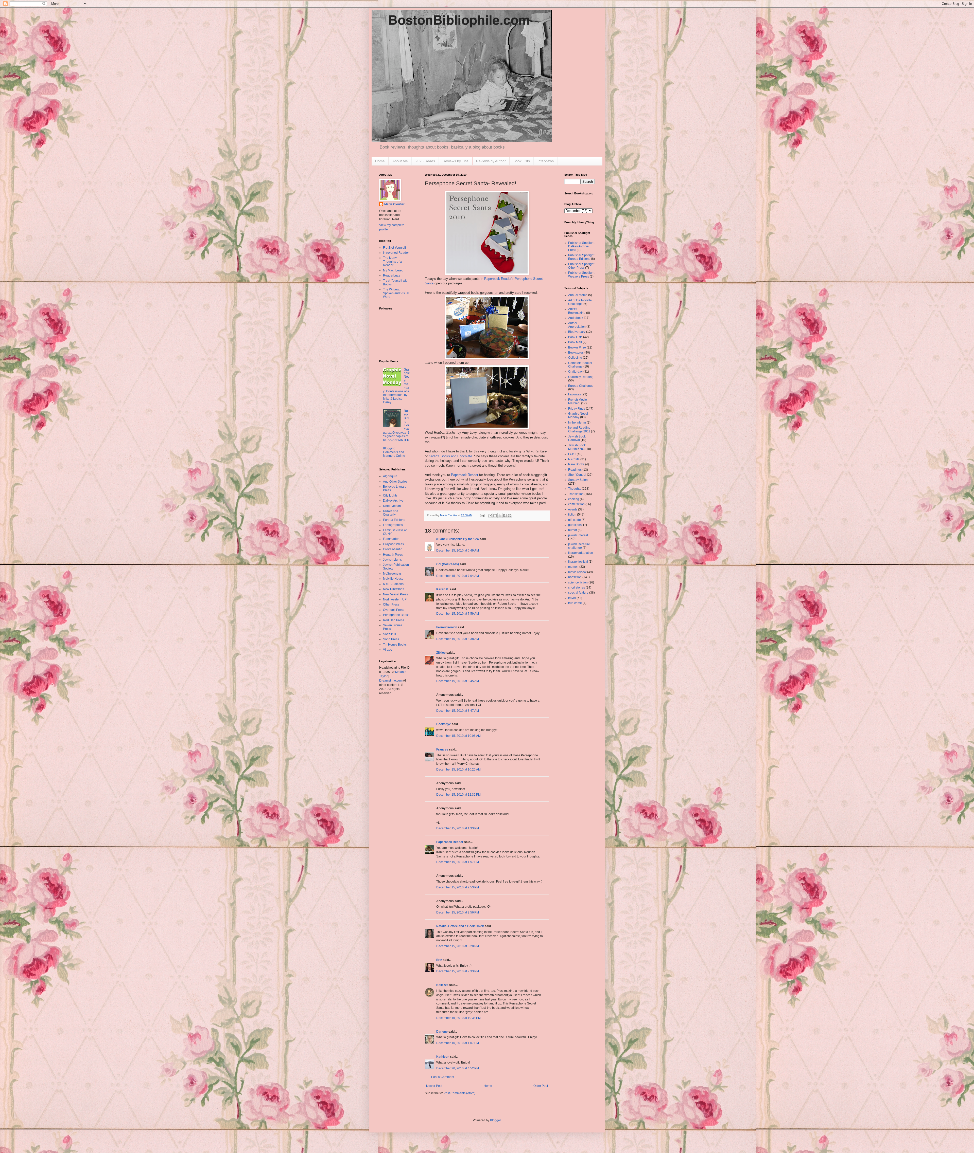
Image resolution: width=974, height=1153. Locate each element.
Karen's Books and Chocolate (450, 456)
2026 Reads (425, 161)
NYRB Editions (393, 584)
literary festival (578, 561)
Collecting (575, 357)
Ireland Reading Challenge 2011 (579, 429)
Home (380, 161)
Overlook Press (393, 610)
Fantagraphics (393, 525)
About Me (400, 161)
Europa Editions (394, 520)
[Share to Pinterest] (509, 515)
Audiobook (575, 318)
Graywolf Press (393, 544)
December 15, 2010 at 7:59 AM (457, 613)
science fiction (578, 582)
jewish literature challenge (579, 546)
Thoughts (574, 488)
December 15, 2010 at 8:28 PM (457, 946)
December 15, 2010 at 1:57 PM (457, 862)
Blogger (495, 1120)
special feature (578, 592)
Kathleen (442, 1056)
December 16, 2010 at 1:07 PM (457, 1043)
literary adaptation (580, 553)
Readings (575, 469)
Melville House (393, 578)
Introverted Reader (396, 252)
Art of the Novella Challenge (580, 302)
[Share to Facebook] (504, 515)
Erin (439, 960)
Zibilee (441, 652)
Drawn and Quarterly (390, 512)
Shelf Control (577, 475)
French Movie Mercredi (577, 401)
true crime (575, 603)
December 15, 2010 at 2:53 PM (457, 887)
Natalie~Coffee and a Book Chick (460, 926)
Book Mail (575, 342)
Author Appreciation (577, 324)
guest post (575, 525)
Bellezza (442, 985)
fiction (572, 514)
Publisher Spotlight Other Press (581, 265)
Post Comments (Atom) (459, 1093)
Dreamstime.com (391, 680)
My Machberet (393, 270)
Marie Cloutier (394, 204)
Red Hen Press (393, 620)
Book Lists (521, 161)
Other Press (391, 604)
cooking (573, 499)
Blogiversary (576, 332)
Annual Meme (577, 295)
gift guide (574, 520)
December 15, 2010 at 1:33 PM (457, 828)
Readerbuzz (391, 275)
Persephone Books (396, 615)
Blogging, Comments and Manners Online (394, 452)
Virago (387, 649)
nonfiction (575, 577)
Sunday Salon (578, 480)
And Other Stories (395, 481)
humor (572, 530)
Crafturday (575, 371)
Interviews (545, 161)
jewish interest (578, 535)
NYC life (574, 459)
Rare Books (576, 464)
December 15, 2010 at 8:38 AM (457, 639)
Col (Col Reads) (447, 564)
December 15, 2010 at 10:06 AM (458, 736)
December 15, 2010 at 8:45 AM (457, 681)
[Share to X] (499, 515)
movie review (577, 572)
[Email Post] (482, 515)
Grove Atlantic (392, 549)
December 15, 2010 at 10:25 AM (458, 769)
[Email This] (490, 515)
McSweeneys (392, 573)
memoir (573, 567)
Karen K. (442, 589)
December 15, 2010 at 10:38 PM (458, 1018)
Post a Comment (442, 1077)
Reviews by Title (455, 161)
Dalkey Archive (393, 500)
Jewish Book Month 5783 (577, 447)
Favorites (574, 394)
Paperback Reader (464, 475)
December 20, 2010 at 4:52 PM (457, 1068)
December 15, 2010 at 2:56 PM (457, 912)
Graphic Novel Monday (578, 415)
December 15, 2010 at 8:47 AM (457, 710)
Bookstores (576, 352)
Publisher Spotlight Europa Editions (581, 257)
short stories (576, 587)
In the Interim (577, 422)
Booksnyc (443, 724)
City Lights (390, 495)
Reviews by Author (491, 161)
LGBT (572, 454)
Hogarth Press (393, 554)
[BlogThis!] (495, 515)
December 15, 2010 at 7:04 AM (457, 576)
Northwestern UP (395, 599)
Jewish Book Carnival (577, 438)
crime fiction (576, 504)
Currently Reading (581, 377)
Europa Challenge (581, 386)
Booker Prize (577, 347)
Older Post (540, 1086)
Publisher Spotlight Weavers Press (581, 274)
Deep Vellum (392, 506)
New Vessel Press (395, 594)
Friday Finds (576, 408)
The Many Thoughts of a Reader (392, 261)
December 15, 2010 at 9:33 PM (457, 971)
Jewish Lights (392, 559)
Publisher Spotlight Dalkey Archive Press (581, 246)
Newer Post (434, 1086)
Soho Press (391, 639)
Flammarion (391, 539)
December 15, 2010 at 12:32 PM (458, 794)
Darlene (442, 1031)
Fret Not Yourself (394, 247)
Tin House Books (395, 644)
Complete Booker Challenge (580, 364)
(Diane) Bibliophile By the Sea (457, 539)
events (572, 509)
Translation (576, 494)
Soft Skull (389, 634)
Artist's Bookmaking (576, 310)
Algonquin (390, 476)
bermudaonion (446, 627)
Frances (442, 749)
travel (572, 598)
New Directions (393, 589)
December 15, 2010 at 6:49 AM (457, 550)
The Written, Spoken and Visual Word (396, 293)
